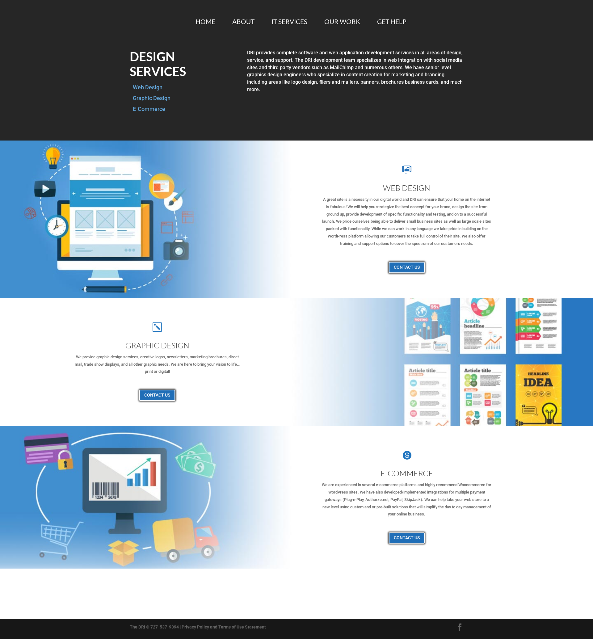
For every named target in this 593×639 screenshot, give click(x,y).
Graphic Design (151, 98)
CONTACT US (407, 267)
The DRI (137, 626)
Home (205, 22)
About (243, 22)
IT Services (289, 22)
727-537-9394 (164, 626)
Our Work (342, 22)
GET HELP (391, 22)
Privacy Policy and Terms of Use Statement (224, 626)
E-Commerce (149, 109)
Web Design (147, 87)
